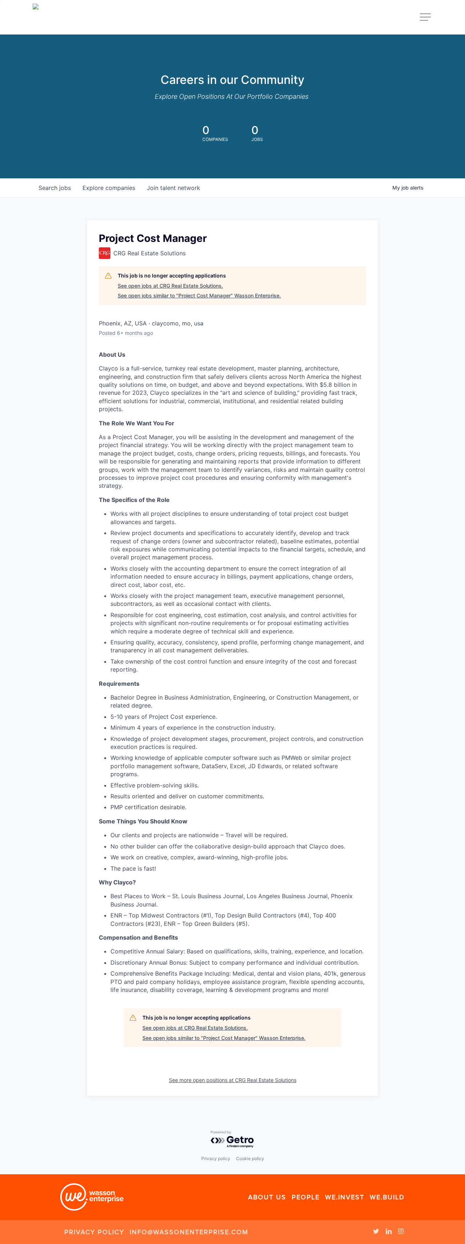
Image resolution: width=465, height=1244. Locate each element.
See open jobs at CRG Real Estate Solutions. (170, 286)
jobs (55, 187)
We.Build (387, 1197)
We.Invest (344, 1197)
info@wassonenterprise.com (189, 1232)
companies (108, 187)
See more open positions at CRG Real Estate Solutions (232, 1080)
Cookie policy (250, 1158)
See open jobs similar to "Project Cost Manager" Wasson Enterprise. (199, 295)
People (306, 1197)
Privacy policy (215, 1158)
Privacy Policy (94, 1232)
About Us (267, 1197)
